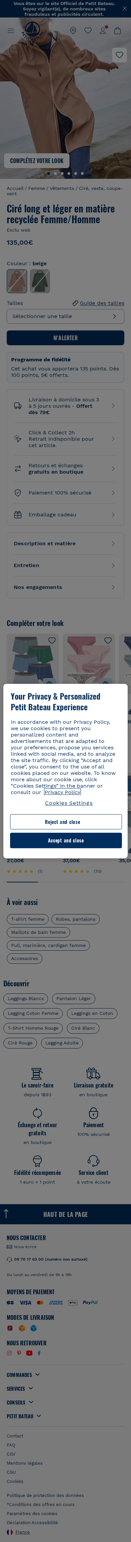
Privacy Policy (62, 792)
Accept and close (66, 840)
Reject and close (62, 821)
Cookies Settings (69, 803)
